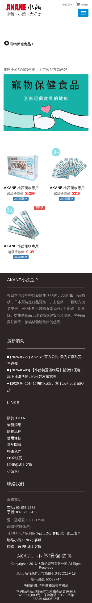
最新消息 (14, 425)
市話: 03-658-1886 (21, 507)
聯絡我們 (14, 451)
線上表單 (74, 533)
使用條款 (14, 438)
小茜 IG (13, 471)
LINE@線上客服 (20, 465)
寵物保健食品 (20, 44)
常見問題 (14, 445)
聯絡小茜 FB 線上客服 (24, 547)
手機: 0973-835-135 (22, 512)
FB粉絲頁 (14, 458)
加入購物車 (20, 198)
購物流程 (14, 431)
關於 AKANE (17, 418)
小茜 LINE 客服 (47, 533)
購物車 (84, 4)
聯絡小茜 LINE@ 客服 (24, 540)
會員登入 (67, 4)
